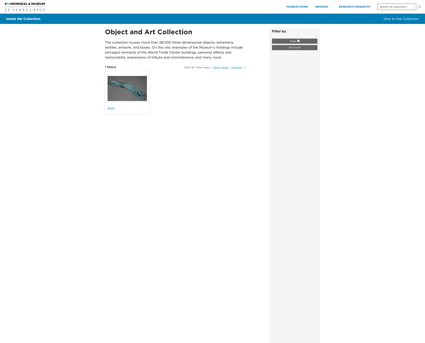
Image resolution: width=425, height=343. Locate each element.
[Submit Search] (419, 7)
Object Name (220, 67)
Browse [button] (321, 6)
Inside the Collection (23, 19)
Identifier (237, 67)
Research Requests (354, 6)
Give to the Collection (401, 19)
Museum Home (297, 6)
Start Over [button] (295, 47)
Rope (111, 108)
